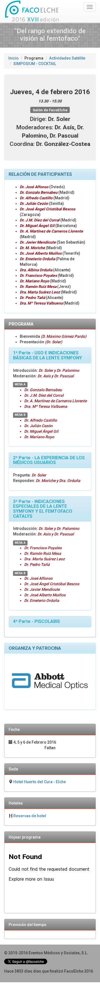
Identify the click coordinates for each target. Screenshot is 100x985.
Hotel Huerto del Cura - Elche (39, 782)
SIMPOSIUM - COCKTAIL (34, 63)
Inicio (13, 58)
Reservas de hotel (29, 816)
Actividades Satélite (67, 58)
